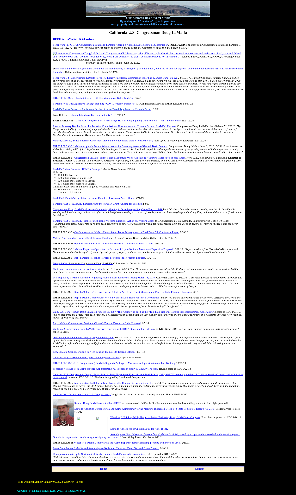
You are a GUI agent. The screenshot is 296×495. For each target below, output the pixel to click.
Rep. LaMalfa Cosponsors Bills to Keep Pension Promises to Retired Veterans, (94, 351)
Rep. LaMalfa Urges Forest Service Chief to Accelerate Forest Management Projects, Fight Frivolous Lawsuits (132, 292)
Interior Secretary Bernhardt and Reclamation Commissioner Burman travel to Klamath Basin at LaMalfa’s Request (114, 126)
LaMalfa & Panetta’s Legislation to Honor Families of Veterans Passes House (94, 198)
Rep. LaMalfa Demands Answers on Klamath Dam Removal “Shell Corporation (116, 297)
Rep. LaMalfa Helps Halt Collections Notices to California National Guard (113, 243)
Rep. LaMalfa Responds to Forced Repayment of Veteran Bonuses (109, 257)
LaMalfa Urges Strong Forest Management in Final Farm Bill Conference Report (136, 232)
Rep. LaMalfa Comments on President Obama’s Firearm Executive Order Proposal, (97, 323)
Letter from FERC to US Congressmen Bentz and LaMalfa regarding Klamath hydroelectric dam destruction (110, 44)
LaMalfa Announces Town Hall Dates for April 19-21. (139, 428)
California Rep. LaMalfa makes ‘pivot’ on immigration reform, (86, 357)
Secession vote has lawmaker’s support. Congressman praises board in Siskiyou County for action (105, 368)
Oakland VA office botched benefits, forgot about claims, (83, 337)
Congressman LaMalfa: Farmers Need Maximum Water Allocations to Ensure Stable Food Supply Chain (129, 157)
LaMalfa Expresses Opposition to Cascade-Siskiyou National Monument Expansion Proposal (123, 249)
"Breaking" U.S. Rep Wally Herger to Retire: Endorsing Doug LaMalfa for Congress (155, 417)
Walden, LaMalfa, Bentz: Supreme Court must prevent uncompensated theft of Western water (102, 140)
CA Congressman (84, 232)
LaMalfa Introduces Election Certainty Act (92, 115)
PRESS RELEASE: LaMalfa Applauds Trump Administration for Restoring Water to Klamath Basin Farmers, (110, 146)
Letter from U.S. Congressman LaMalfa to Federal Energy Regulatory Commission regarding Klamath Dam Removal (115, 77)
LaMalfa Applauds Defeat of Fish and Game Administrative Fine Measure (113, 408)
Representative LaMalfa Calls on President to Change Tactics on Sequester (113, 383)
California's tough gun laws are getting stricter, (78, 269)
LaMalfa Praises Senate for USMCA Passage (76, 169)
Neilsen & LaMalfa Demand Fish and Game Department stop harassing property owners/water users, (127, 442)
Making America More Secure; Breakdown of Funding (82, 238)
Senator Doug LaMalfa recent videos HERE (97, 403)
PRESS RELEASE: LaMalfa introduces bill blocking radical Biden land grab (93, 98)
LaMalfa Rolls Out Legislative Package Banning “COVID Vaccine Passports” (94, 103)
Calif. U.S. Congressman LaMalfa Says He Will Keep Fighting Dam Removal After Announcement (128, 120)
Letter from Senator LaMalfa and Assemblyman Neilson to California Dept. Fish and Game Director (106, 448)
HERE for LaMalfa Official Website (74, 39)
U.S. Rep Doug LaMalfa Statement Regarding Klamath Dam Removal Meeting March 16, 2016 (104, 277)
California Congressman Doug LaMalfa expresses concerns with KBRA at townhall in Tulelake (103, 329)
